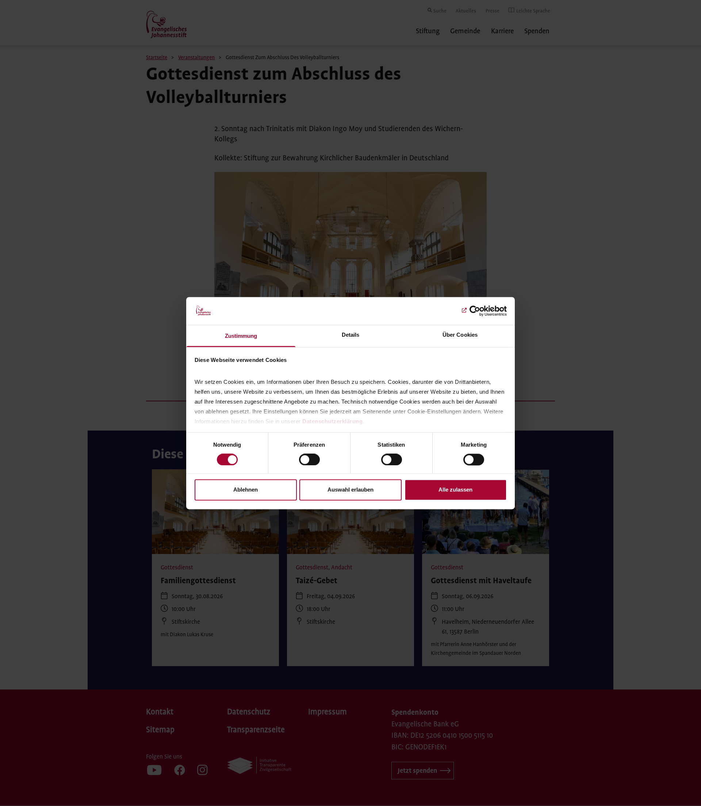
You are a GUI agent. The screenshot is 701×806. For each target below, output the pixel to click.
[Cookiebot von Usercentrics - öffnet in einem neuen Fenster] (475, 310)
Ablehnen (245, 490)
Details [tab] (351, 335)
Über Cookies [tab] (460, 335)
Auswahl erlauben (350, 490)
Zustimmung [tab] (241, 336)
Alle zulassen (455, 490)
